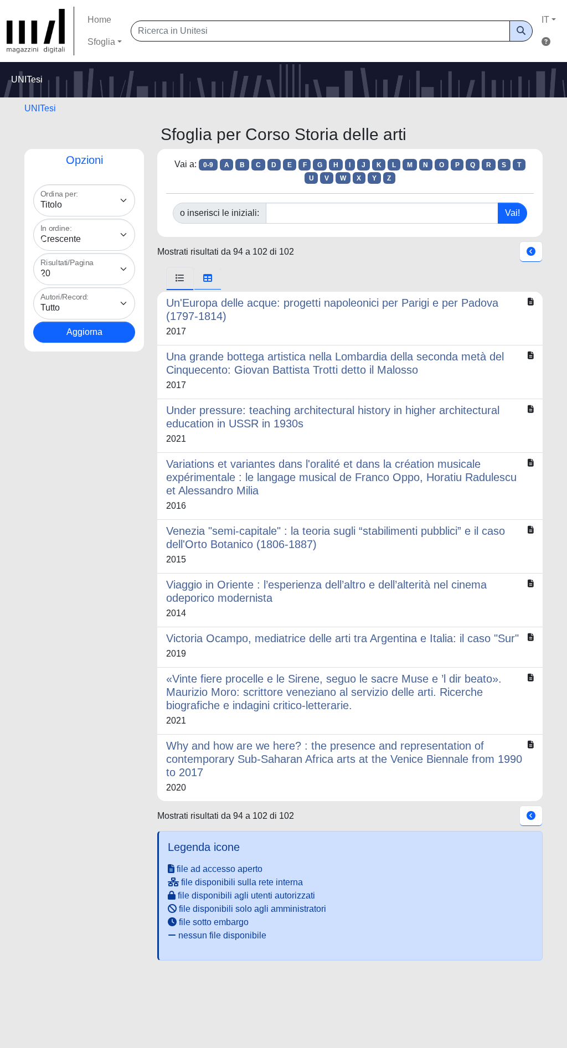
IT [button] (545, 19)
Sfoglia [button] (101, 42)
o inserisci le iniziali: (219, 213)
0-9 (208, 165)
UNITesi (40, 108)
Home (99, 19)
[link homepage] (40, 31)
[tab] (180, 278)
